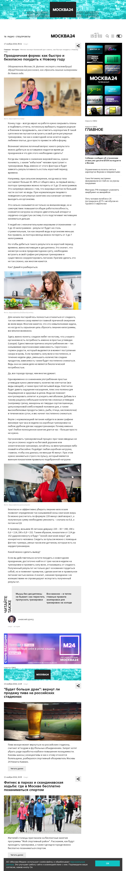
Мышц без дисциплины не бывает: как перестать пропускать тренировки (30, 596)
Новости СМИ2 (10, 668)
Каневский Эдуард (26, 619)
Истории (15, 50)
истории (17, 626)
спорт (10, 626)
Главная (7, 50)
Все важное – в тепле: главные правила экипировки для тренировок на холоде (59, 598)
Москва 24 (63, 36)
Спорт (26, 44)
